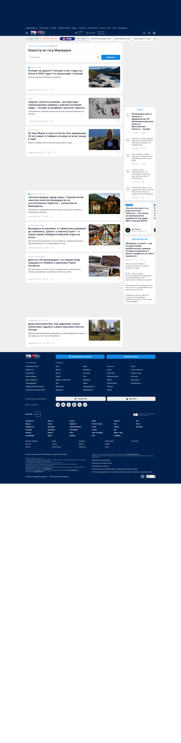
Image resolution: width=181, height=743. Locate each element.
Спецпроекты (136, 383)
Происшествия (112, 376)
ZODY (109, 28)
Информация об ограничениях (101, 460)
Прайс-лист (30, 370)
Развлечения (112, 383)
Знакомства (44, 28)
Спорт (133, 366)
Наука (85, 383)
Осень (109, 370)
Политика (110, 373)
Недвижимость (31, 28)
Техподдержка (31, 383)
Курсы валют (93, 28)
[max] (74, 405)
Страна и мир (136, 373)
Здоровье (59, 390)
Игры (114, 28)
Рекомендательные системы (100, 466)
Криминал (87, 370)
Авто (57, 366)
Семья (109, 390)
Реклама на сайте (32, 366)
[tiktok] (85, 405)
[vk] (63, 405)
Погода (53, 28)
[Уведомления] (149, 33)
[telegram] (58, 405)
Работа (109, 380)
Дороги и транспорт (63, 380)
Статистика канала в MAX (35, 390)
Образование (88, 390)
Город (58, 376)
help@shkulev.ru (39, 471)
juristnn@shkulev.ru (73, 470)
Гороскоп (82, 28)
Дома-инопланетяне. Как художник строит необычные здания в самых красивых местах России (56, 326)
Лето (85, 376)
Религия (110, 386)
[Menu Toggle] (26, 33)
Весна (58, 373)
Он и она (110, 366)
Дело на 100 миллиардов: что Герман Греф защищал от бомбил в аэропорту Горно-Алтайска (54, 262)
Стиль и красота (137, 370)
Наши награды (31, 376)
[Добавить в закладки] (119, 90)
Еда (57, 383)
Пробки (102, 28)
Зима (85, 366)
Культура (86, 373)
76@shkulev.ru (48, 468)
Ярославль (32, 46)
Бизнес (58, 370)
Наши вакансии (31, 380)
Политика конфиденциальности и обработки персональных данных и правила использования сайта (122, 472)
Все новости (43, 46)
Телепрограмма (64, 28)
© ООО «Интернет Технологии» (59, 476)
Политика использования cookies (102, 463)
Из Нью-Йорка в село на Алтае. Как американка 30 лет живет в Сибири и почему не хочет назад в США (57, 136)
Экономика (135, 380)
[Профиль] (154, 33)
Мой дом (86, 380)
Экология (134, 376)
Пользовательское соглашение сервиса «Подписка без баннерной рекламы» (115, 469)
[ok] (69, 405)
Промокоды (122, 28)
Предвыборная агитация (35, 386)
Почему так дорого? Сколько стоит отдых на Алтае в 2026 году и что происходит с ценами (55, 72)
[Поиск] (144, 33)
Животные (60, 386)
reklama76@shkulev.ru (133, 454)
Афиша (74, 28)
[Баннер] (67, 39)
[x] (80, 405)
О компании (30, 373)
